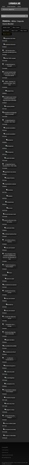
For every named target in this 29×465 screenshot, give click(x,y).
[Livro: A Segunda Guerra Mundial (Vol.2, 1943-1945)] (9, 165)
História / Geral (6, 27)
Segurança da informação (7, 455)
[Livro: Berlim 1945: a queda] (9, 58)
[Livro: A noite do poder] (9, 372)
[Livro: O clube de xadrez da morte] (9, 318)
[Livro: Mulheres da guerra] (9, 366)
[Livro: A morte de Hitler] (9, 228)
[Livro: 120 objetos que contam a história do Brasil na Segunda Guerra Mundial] (9, 99)
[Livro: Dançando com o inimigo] (9, 326)
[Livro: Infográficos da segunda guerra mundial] (9, 114)
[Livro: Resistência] (9, 305)
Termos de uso (5, 452)
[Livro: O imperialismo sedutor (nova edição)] (9, 391)
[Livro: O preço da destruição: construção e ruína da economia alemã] (9, 74)
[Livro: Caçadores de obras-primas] (9, 292)
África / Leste (15, 30)
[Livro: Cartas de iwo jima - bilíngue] (9, 417)
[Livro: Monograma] (9, 146)
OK (26, 16)
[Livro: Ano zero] (9, 208)
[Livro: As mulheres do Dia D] (9, 352)
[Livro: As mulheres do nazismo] (9, 285)
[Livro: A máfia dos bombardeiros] (9, 359)
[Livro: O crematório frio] (9, 384)
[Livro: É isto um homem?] (9, 248)
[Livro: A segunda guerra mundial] (9, 65)
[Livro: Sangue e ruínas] (9, 410)
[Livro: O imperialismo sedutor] (9, 184)
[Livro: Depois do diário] (9, 340)
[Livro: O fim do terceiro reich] (9, 214)
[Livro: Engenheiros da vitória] (9, 172)
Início (3, 6)
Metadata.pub (9, 464)
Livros (19, 6)
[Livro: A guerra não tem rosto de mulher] (9, 221)
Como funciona (11, 6)
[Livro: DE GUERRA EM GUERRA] (9, 346)
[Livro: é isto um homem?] (9, 299)
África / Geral (6, 30)
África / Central (16, 27)
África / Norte (23, 30)
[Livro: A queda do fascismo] (9, 45)
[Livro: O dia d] (9, 273)
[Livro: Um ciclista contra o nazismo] (9, 241)
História (6, 21)
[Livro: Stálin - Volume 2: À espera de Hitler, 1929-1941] (9, 84)
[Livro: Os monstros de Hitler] (9, 430)
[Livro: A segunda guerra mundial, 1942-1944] (9, 121)
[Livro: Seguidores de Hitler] (9, 39)
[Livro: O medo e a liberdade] (9, 436)
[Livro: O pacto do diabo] (9, 158)
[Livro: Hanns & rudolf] (9, 279)
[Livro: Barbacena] (9, 140)
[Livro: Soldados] (9, 196)
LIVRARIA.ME (14, 3)
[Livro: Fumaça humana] (9, 178)
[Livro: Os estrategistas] (9, 378)
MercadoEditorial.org (6, 457)
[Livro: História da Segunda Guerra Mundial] (9, 333)
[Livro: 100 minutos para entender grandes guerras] (9, 52)
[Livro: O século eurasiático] (9, 128)
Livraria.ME (5, 447)
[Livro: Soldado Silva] (9, 91)
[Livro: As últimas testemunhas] (9, 234)
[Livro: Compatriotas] (9, 202)
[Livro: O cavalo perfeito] (9, 107)
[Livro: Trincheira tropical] (9, 398)
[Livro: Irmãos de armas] (9, 404)
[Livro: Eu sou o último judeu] (9, 424)
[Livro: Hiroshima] (9, 190)
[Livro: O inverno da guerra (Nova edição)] (9, 266)
